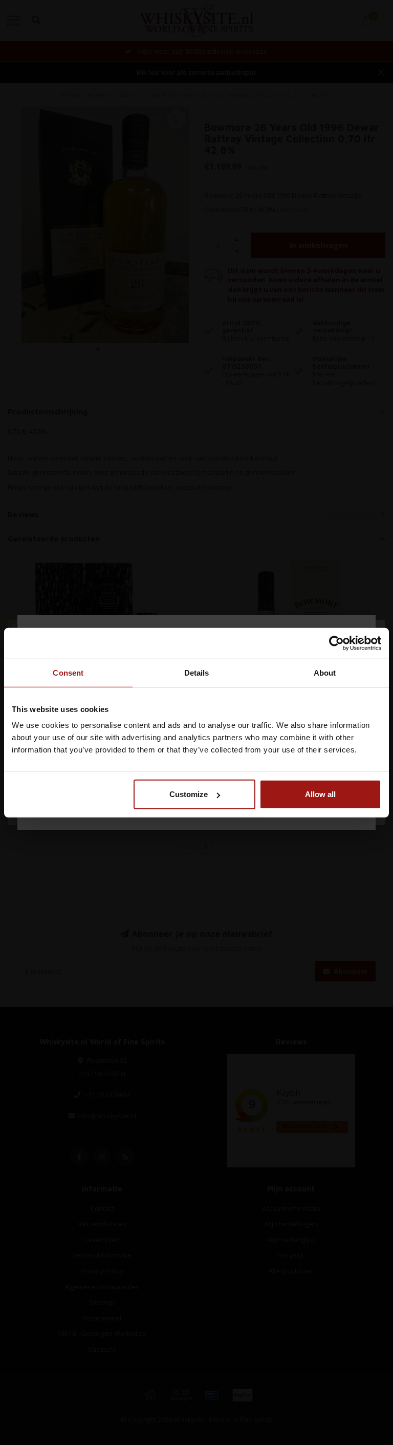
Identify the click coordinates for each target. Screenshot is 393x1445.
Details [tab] (196, 672)
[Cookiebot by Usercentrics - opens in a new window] (336, 643)
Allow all (320, 794)
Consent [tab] (68, 672)
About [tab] (325, 672)
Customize (188, 794)
